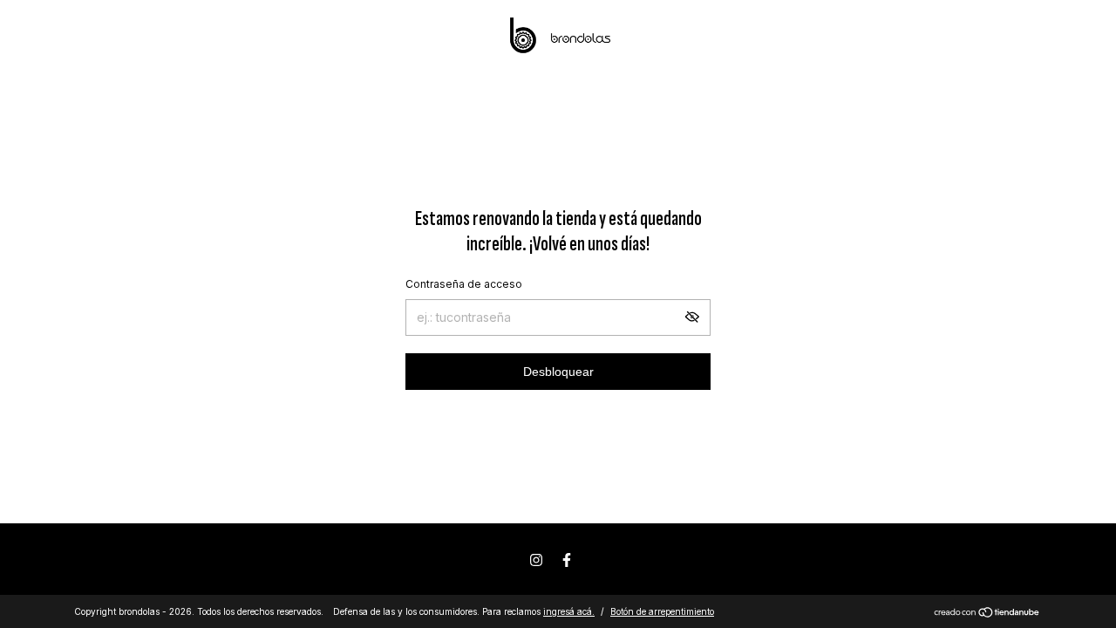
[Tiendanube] (987, 613)
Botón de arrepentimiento (662, 611)
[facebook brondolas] (567, 560)
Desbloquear (558, 372)
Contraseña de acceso (463, 283)
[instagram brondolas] (536, 560)
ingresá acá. (569, 611)
